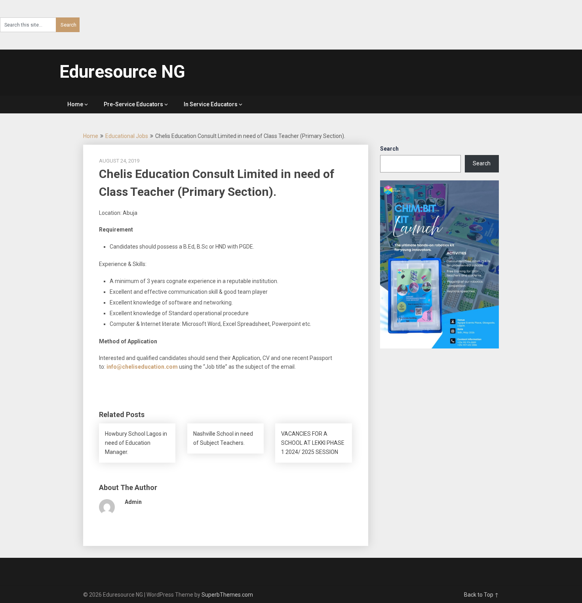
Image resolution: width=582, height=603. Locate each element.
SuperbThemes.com (227, 595)
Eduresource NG (122, 71)
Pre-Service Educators (133, 104)
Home (75, 104)
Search (389, 148)
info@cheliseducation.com (142, 367)
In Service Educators (211, 104)
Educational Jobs (126, 136)
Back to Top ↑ (481, 595)
